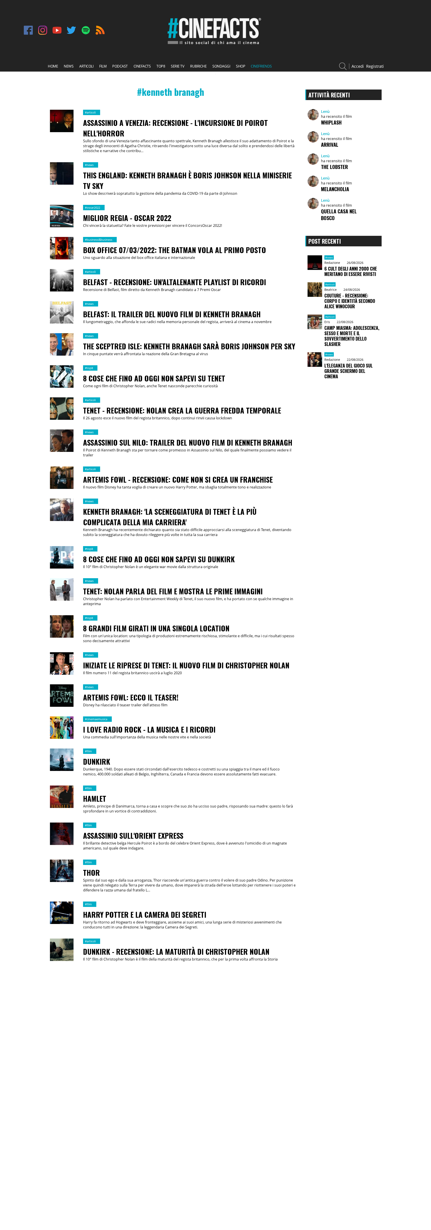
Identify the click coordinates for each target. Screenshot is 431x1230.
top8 (160, 66)
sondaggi (221, 66)
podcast (120, 66)
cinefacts (142, 66)
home (53, 66)
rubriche (198, 66)
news (68, 66)
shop (240, 66)
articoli (86, 66)
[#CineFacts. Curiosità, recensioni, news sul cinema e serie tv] (213, 45)
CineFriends (261, 66)
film (102, 66)
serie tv (177, 66)
